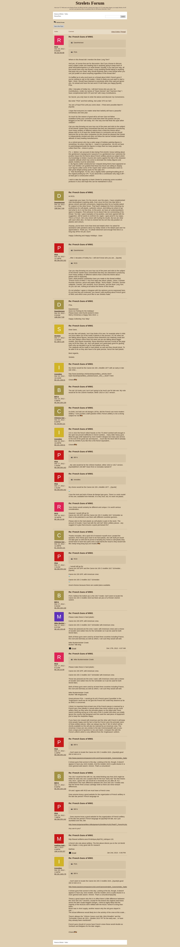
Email (74, 648)
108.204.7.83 (59, 208)
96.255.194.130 (60, 403)
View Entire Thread (118, 32)
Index (66, 14)
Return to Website (58, 14)
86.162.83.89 (59, 53)
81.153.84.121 (59, 424)
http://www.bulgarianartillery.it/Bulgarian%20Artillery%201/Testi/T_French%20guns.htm (101, 824)
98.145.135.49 (59, 629)
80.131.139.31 (59, 380)
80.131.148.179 (60, 874)
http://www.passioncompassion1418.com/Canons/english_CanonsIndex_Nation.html (100, 758)
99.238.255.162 (60, 260)
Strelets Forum (60, 22)
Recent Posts (57, 16)
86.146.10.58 (59, 519)
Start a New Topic (58, 26)
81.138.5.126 (59, 342)
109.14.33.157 (59, 851)
